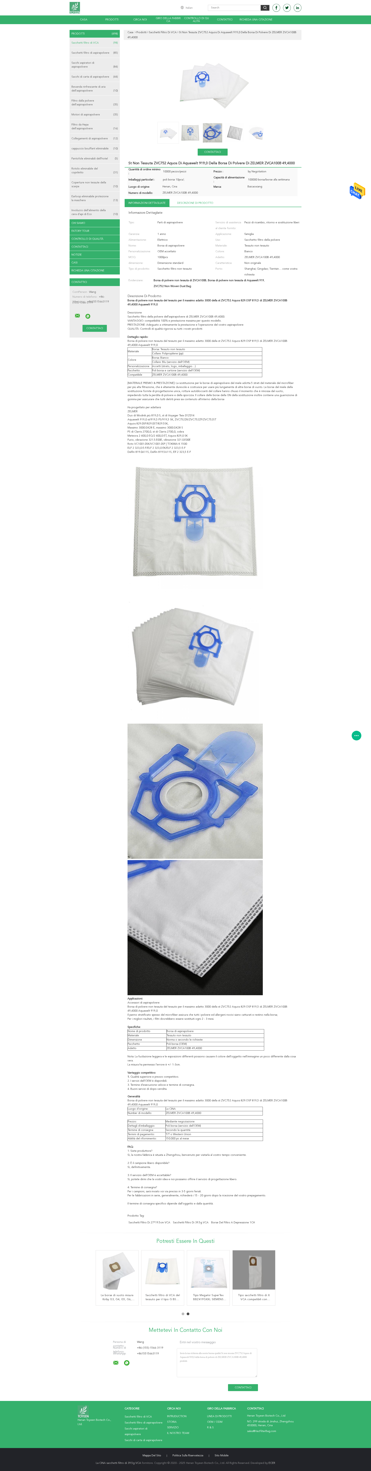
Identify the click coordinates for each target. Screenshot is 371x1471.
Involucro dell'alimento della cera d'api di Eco (94, 212)
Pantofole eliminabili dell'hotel (94, 158)
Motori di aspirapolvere (94, 114)
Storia (172, 1422)
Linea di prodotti (219, 1416)
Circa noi (140, 19)
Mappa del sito (152, 1455)
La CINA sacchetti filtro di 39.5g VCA (118, 1463)
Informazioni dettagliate (147, 203)
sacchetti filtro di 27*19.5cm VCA (149, 1222)
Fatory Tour (80, 231)
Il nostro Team (178, 1433)
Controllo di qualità (196, 20)
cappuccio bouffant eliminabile (94, 148)
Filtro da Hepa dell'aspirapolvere (94, 126)
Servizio (173, 1427)
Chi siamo (78, 223)
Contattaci (79, 247)
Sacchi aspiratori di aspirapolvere (94, 65)
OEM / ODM (214, 1422)
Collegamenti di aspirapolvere (94, 138)
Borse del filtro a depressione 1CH (233, 1222)
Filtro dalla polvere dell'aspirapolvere (94, 102)
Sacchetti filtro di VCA (94, 42)
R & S (210, 1427)
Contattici (224, 19)
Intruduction (176, 1416)
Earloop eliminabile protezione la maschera (94, 198)
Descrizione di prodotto (195, 203)
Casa (83, 19)
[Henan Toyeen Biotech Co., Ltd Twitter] (287, 8)
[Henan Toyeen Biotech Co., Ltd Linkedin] (297, 8)
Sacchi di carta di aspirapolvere (94, 76)
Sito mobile (222, 1455)
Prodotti (111, 19)
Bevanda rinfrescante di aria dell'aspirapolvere (94, 89)
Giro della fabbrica (168, 20)
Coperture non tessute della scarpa (94, 184)
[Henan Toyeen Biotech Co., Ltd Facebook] (276, 8)
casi (74, 262)
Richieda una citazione (256, 19)
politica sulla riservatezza (188, 1455)
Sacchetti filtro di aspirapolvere (94, 53)
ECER (272, 1463)
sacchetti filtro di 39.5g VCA (190, 1222)
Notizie (76, 254)
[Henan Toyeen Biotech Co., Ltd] (77, 316)
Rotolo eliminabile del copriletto (94, 170)
